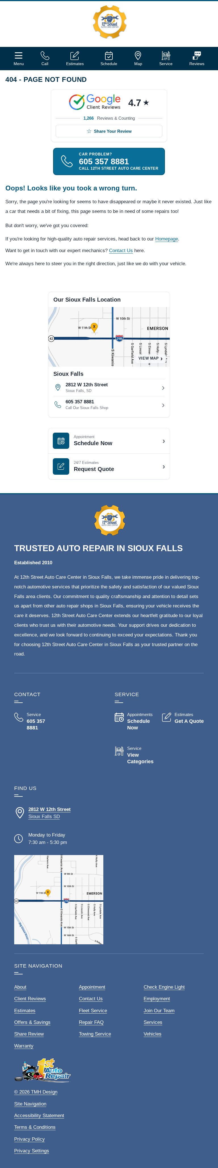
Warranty (23, 1046)
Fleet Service (93, 1010)
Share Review (29, 1034)
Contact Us (121, 250)
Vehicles (153, 1034)
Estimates (75, 63)
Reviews (196, 63)
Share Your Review (113, 131)
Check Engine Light (164, 987)
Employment (157, 998)
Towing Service (95, 1034)
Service (166, 63)
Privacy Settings (31, 1151)
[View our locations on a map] (58, 899)
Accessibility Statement (39, 1115)
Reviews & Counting (109, 118)
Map (138, 63)
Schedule (108, 63)
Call (44, 63)
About (20, 987)
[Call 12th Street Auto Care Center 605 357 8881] (35, 721)
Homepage (166, 239)
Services (153, 1022)
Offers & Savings (32, 1022)
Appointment (92, 987)
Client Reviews (30, 998)
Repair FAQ (91, 1022)
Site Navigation (30, 1104)
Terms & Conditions (35, 1127)
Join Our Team (159, 1010)
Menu (19, 63)
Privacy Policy (29, 1139)
